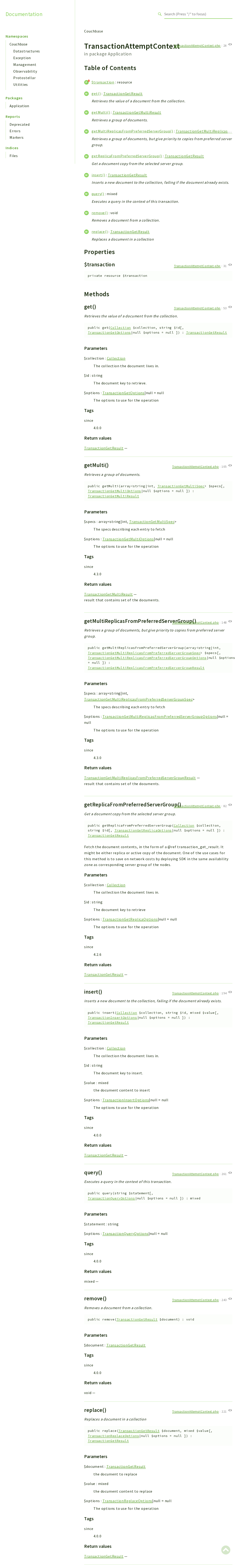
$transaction (103, 82)
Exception (22, 57)
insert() (98, 175)
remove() (100, 212)
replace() (100, 231)
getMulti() (101, 112)
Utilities (20, 84)
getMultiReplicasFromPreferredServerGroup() (132, 131)
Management (24, 64)
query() (98, 193)
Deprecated (20, 124)
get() (96, 93)
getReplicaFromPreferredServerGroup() (127, 156)
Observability (25, 71)
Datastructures (26, 51)
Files (14, 155)
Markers (17, 137)
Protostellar (24, 77)
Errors (15, 131)
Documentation (24, 13)
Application (19, 105)
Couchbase (19, 44)
